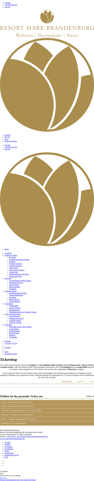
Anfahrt (7, 445)
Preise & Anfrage (15, 323)
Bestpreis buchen (11, 141)
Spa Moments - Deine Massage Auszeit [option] (13, 423)
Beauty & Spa (14, 299)
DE (6, 7)
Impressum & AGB (12, 455)
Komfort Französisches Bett (19, 260)
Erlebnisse (8, 325)
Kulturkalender (14, 331)
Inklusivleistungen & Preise (19, 274)
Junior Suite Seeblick (16, 270)
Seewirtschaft (14, 285)
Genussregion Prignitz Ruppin (20, 281)
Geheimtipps (13, 329)
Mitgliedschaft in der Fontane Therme (22, 312)
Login (91, 381)
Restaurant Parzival (16, 283)
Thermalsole (13, 306)
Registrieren (81, 381)
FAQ (6, 457)
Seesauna (12, 297)
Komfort (12, 262)
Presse (7, 451)
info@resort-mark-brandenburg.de (35, 436)
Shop (6, 139)
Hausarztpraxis (14, 310)
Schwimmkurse (14, 301)
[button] (18, 480)
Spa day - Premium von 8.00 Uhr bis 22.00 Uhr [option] (16, 402)
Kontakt (7, 3)
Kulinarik (8, 278)
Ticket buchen (67, 381)
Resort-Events (14, 333)
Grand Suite (13, 272)
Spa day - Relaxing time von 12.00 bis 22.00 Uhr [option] (17, 406)
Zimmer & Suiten (11, 255)
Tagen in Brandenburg (13, 314)
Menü (7, 249)
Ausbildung (9, 449)
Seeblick (12, 335)
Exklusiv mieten (15, 320)
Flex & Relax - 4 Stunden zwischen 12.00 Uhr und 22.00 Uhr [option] (21, 411)
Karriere (8, 135)
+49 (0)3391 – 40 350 (14, 436)
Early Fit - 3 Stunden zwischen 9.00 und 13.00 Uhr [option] (18, 419)
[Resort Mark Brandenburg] (47, 37)
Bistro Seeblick (14, 287)
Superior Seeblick (15, 266)
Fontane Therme (11, 291)
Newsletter (13, 337)
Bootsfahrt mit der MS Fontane (20, 327)
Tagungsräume (14, 316)
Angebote (8, 253)
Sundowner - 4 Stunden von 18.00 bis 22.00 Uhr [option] (17, 415)
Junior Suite (13, 268)
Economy (12, 257)
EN (9, 7)
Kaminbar (12, 289)
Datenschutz (9, 453)
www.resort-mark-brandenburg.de (12, 439)
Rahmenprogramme (16, 318)
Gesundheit (9, 304)
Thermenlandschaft (16, 295)
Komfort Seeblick (15, 264)
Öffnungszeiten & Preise (18, 293)
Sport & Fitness (14, 308)
